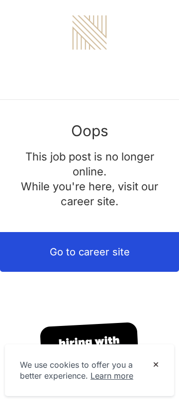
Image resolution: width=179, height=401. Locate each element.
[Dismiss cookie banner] (156, 365)
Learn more (111, 376)
